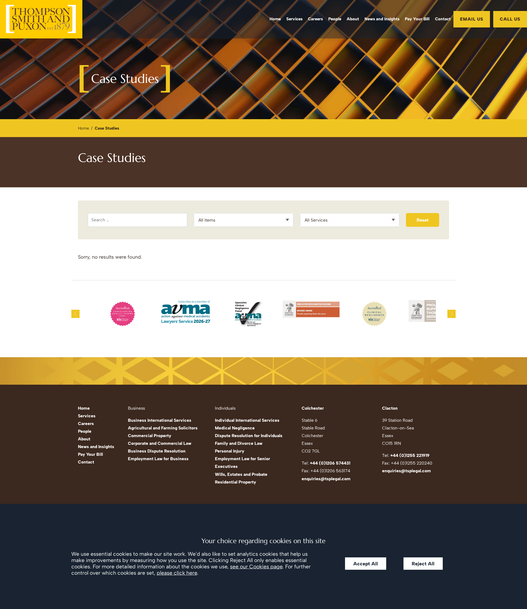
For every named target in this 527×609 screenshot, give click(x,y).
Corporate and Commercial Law (159, 443)
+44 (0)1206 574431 (330, 463)
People (334, 18)
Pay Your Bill (417, 18)
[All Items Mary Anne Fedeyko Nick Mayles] (243, 220)
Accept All (365, 563)
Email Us (471, 19)
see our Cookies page (256, 566)
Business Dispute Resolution (157, 451)
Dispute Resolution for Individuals (248, 435)
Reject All (423, 563)
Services (294, 18)
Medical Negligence (235, 428)
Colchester (313, 408)
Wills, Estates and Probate (241, 474)
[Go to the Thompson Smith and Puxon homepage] (41, 19)
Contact (443, 18)
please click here (177, 573)
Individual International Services (247, 420)
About (353, 18)
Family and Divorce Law (238, 443)
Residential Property (235, 482)
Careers (315, 18)
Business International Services (159, 420)
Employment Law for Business (158, 458)
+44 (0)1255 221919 (410, 455)
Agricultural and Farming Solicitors (163, 428)
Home (275, 18)
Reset (422, 220)
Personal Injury (229, 451)
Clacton (390, 408)
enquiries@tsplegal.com (326, 478)
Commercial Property (149, 435)
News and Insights (382, 18)
